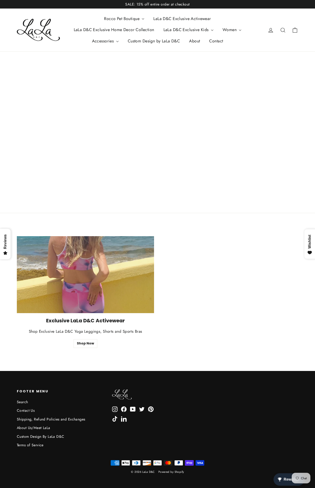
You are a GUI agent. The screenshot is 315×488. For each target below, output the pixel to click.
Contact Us (26, 410)
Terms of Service (30, 445)
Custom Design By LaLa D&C (40, 436)
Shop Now (85, 343)
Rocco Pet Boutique (122, 19)
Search (22, 402)
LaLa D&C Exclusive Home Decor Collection (114, 30)
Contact (216, 41)
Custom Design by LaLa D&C (154, 41)
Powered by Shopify (171, 472)
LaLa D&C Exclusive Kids (186, 30)
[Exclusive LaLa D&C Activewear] (85, 274)
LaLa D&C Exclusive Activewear (182, 19)
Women (230, 30)
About (194, 41)
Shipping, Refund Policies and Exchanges (51, 419)
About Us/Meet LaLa (33, 427)
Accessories (103, 41)
